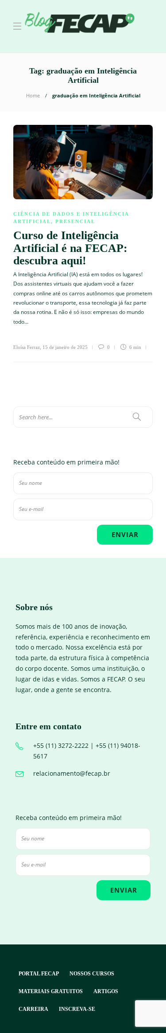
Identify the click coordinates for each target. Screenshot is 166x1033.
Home (33, 95)
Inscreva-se (77, 1009)
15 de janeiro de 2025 (65, 347)
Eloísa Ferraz (26, 347)
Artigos (105, 991)
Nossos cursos (91, 974)
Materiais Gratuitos (51, 991)
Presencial (75, 221)
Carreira (33, 1009)
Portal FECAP (39, 974)
